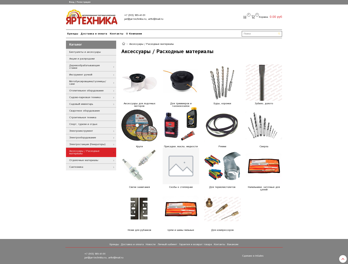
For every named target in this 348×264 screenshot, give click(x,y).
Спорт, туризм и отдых (83, 124)
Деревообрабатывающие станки (84, 67)
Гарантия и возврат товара (195, 244)
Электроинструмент (81, 131)
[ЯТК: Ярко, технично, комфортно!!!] (91, 16)
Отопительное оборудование (86, 90)
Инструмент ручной (80, 75)
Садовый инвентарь (81, 104)
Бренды (72, 34)
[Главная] (123, 44)
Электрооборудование (82, 137)
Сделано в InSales (253, 256)
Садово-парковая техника (85, 97)
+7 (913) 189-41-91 (134, 15)
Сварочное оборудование (84, 111)
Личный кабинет (167, 244)
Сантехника (76, 167)
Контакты (116, 34)
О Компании (134, 34)
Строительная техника (82, 117)
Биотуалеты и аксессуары (85, 52)
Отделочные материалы (83, 160)
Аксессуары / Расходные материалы (84, 152)
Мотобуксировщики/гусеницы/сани (87, 83)
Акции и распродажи (82, 59)
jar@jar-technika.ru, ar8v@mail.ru (143, 19)
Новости (151, 244)
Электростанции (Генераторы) (87, 144)
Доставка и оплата (94, 34)
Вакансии (232, 244)
